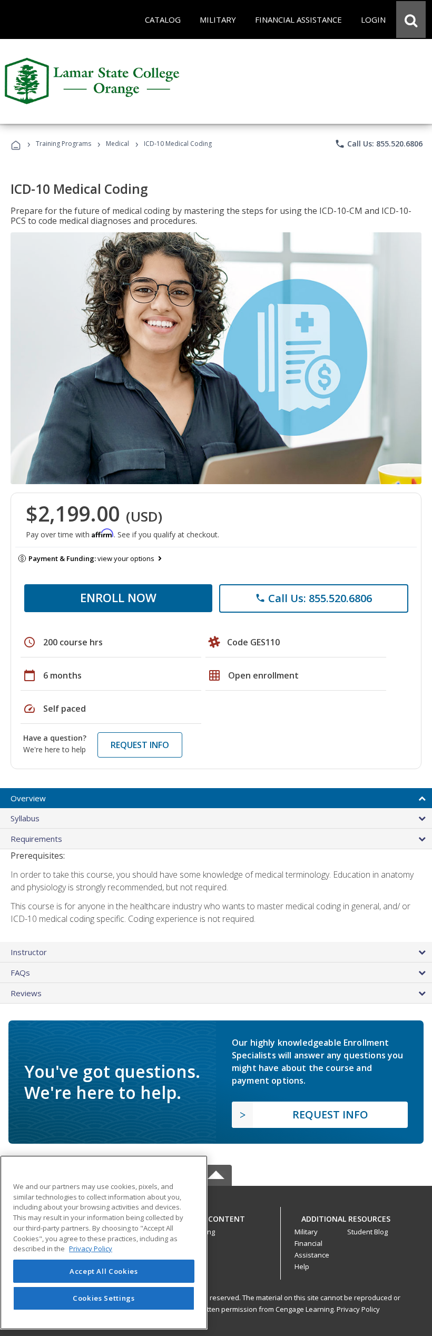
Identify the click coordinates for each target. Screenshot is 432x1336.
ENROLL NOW (118, 597)
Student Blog (367, 1231)
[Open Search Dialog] (411, 19)
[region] (104, 1242)
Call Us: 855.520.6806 (379, 144)
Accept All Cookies (104, 1271)
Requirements (36, 838)
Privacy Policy (358, 1309)
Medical (117, 143)
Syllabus (25, 818)
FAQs (20, 972)
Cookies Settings (104, 1298)
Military (306, 1231)
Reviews (26, 993)
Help (301, 1266)
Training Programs (63, 143)
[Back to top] (216, 1217)
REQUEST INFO (140, 745)
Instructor (29, 952)
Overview (28, 798)
